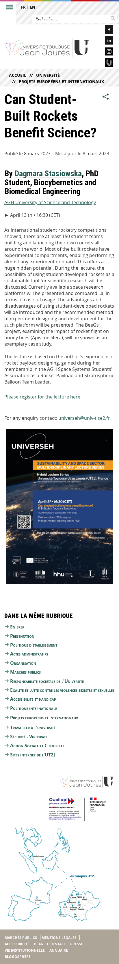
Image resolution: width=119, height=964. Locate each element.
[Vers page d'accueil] (47, 47)
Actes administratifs (29, 654)
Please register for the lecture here (42, 397)
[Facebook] (104, 30)
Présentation (22, 636)
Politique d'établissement (33, 645)
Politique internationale (33, 708)
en (32, 7)
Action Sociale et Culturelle (37, 745)
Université (48, 75)
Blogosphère (18, 956)
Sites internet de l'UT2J (32, 755)
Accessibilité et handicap (33, 699)
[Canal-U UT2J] (104, 63)
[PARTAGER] (106, 96)
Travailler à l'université (32, 727)
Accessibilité (17, 944)
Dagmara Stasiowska (48, 173)
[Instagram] (104, 52)
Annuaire (58, 950)
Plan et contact (50, 944)
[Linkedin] (104, 41)
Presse (76, 944)
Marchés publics (25, 672)
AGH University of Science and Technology (50, 202)
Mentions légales (59, 937)
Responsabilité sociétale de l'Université (47, 681)
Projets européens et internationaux (61, 81)
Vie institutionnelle (25, 950)
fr (23, 7)
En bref (17, 627)
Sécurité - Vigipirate (28, 736)
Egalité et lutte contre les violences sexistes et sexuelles (62, 690)
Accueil (17, 75)
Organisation (23, 663)
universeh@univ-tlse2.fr (84, 418)
